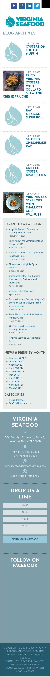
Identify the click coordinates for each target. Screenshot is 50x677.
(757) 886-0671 (28, 455)
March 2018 (15, 388)
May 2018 (14, 381)
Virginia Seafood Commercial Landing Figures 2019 (24, 231)
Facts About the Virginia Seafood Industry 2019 (26, 242)
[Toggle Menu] (46, 4)
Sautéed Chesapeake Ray (36, 143)
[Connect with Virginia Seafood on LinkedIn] (29, 6)
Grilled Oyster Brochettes (36, 172)
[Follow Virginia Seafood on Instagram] (22, 6)
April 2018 (14, 384)
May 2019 (14, 374)
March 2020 (15, 371)
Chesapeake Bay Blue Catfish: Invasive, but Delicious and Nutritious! (24, 279)
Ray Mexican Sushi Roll (35, 114)
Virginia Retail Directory (21, 291)
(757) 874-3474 (29, 452)
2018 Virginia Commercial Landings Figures (22, 328)
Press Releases (17, 399)
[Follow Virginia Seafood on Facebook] (14, 6)
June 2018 (14, 378)
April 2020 (14, 368)
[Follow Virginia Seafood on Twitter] (37, 6)
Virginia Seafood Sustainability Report (25, 339)
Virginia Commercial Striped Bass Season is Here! (26, 254)
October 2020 (16, 361)
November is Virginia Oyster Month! (23, 266)
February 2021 (16, 358)
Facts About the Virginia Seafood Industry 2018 (26, 316)
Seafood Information (20, 403)
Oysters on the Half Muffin (35, 50)
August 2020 (15, 364)
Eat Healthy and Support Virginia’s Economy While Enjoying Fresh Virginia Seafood (27, 303)
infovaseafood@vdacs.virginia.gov (25, 466)
